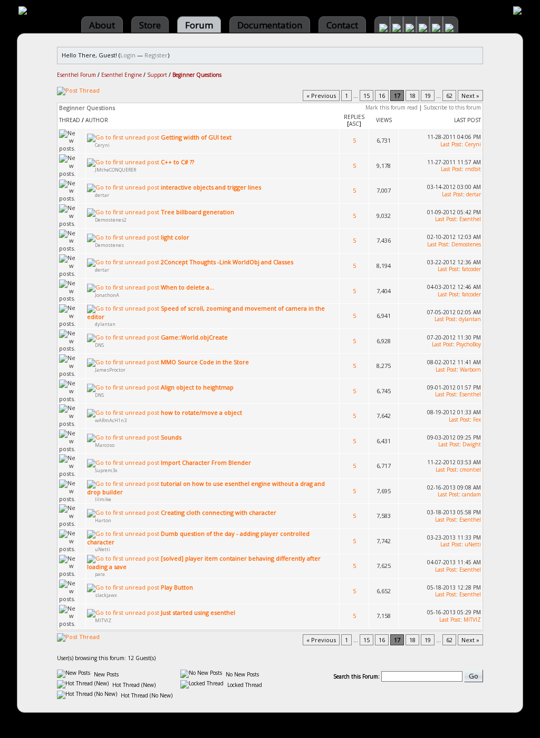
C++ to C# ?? (177, 162)
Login (128, 55)
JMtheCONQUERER (115, 169)
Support (157, 74)
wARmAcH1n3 (111, 420)
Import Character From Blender (206, 462)
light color (175, 237)
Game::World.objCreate (194, 337)
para (100, 574)
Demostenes (109, 245)
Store (150, 25)
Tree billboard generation (197, 212)
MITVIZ (103, 620)
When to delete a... (187, 287)
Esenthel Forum (76, 74)
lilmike (103, 499)
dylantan (105, 324)
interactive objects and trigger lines (211, 187)
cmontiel (470, 469)
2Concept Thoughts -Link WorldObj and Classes (227, 262)
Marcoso (104, 445)
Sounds (171, 437)
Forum (199, 25)
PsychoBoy (468, 344)
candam (471, 494)
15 (366, 95)
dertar (102, 195)
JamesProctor (110, 369)
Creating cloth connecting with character (218, 512)
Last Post (467, 120)
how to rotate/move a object (201, 412)
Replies (354, 117)
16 (382, 95)
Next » (470, 95)
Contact (342, 25)
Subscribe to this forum (452, 107)
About (102, 25)
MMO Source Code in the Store (205, 362)
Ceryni (102, 145)
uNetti (102, 549)
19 (428, 95)
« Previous (321, 95)
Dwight (471, 444)
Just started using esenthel (198, 612)
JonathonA (107, 295)
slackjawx (106, 595)
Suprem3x (106, 470)
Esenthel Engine (121, 74)
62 (449, 95)
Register (156, 55)
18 (412, 95)
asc (354, 123)
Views (384, 120)
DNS (99, 345)
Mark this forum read (391, 107)
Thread (69, 120)
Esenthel (470, 219)
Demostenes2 (111, 219)
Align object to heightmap (197, 387)
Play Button (177, 587)
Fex (477, 419)
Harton (103, 520)
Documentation (269, 25)
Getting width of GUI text (196, 137)
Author (96, 120)
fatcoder (471, 269)
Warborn (470, 369)
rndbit (473, 169)
